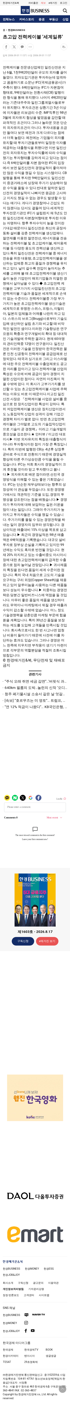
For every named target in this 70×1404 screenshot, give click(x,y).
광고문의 (38, 1282)
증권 (42, 19)
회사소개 (8, 1282)
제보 (43, 2)
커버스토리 (26, 19)
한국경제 (8, 1349)
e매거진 (53, 2)
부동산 (53, 19)
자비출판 (33, 2)
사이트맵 (44, 1295)
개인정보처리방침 (13, 1288)
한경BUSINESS (16, 30)
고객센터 (29, 1295)
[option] (35, 1098)
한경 (11, 1268)
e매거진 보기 (47, 941)
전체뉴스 (9, 19)
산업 (66, 19)
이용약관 (53, 1282)
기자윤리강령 (36, 1288)
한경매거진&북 (11, 2)
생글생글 (51, 1355)
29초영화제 (31, 1361)
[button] (63, 3)
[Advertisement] (35, 1012)
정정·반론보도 (11, 1295)
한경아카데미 (10, 1355)
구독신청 (23, 941)
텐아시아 (29, 1355)
